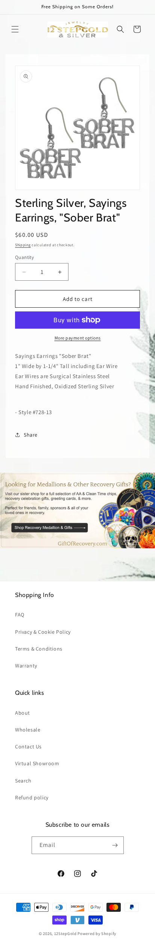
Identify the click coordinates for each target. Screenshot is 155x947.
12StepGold (65, 933)
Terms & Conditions (38, 648)
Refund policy (32, 797)
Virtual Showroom (37, 763)
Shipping (23, 244)
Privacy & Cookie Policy (43, 631)
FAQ (19, 614)
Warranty (26, 665)
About (22, 712)
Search (23, 780)
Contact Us (28, 746)
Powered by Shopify (97, 933)
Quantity (24, 257)
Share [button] (31, 434)
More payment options (78, 338)
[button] (15, 29)
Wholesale (27, 729)
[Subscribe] (115, 845)
